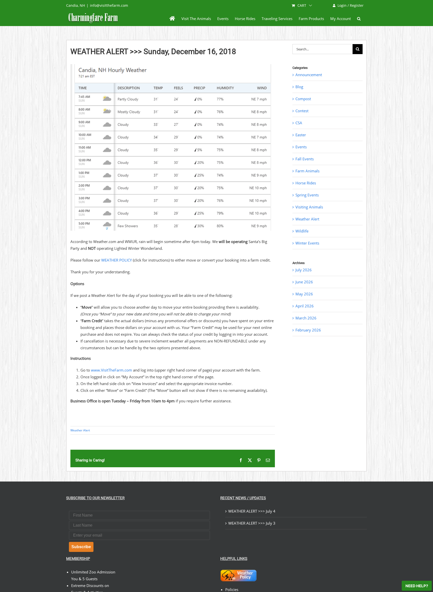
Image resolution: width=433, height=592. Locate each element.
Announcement (308, 74)
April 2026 (304, 305)
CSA (298, 122)
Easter (300, 134)
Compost (303, 98)
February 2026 (308, 329)
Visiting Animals (309, 206)
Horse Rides (305, 182)
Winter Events (307, 243)
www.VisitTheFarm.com (111, 370)
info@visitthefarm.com (109, 5)
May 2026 (304, 293)
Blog (299, 86)
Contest (301, 110)
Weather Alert (80, 430)
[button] (359, 18)
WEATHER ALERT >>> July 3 (251, 523)
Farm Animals (307, 170)
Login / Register (351, 5)
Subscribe (81, 547)
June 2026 (304, 281)
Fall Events (304, 158)
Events (301, 146)
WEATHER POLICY (116, 260)
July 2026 (303, 269)
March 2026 (305, 317)
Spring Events (307, 194)
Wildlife (301, 230)
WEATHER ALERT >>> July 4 (251, 511)
